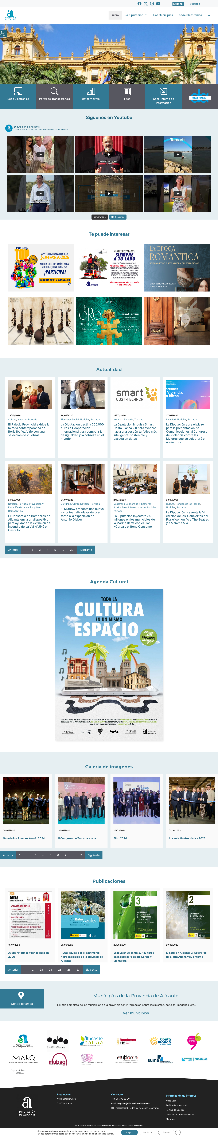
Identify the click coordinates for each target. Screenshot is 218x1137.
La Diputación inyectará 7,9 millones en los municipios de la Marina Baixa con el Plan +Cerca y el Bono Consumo (134, 521)
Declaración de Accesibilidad (180, 1114)
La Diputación (134, 15)
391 (72, 549)
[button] (209, 15)
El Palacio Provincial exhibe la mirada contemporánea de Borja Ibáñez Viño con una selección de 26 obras (29, 430)
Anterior (13, 549)
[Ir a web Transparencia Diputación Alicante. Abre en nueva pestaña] (54, 96)
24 (50, 969)
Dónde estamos (22, 1004)
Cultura (12, 419)
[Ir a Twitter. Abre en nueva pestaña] (145, 3)
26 (69, 969)
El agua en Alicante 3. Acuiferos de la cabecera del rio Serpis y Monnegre (133, 956)
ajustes (109, 1133)
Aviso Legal (171, 1100)
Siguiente (86, 549)
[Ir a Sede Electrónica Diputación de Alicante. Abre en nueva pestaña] (18, 96)
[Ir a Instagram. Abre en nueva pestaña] (152, 3)
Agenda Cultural (109, 581)
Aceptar (129, 1132)
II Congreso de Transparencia (77, 838)
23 (41, 969)
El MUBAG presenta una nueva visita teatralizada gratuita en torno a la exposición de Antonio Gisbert (82, 514)
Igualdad (171, 419)
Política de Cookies (175, 1110)
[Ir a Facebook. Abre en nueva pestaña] (139, 3)
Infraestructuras (137, 507)
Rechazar (148, 1132)
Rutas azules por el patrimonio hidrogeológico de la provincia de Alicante (82, 956)
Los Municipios (163, 15)
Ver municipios (136, 1013)
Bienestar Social (70, 419)
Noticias (22, 419)
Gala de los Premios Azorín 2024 (24, 838)
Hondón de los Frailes (188, 503)
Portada (32, 419)
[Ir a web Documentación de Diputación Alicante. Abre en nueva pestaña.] (91, 96)
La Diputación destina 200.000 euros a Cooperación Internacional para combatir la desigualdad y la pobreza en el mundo (82, 431)
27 (78, 969)
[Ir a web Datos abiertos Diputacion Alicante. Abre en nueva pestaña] (200, 96)
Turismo (138, 419)
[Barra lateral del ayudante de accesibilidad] (3, 33)
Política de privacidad (176, 1105)
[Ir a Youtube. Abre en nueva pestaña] (158, 3)
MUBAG (74, 503)
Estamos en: (64, 1094)
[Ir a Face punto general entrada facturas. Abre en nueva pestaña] (127, 96)
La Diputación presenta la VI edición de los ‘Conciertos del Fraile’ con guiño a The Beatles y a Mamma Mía (187, 518)
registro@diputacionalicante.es (133, 1103)
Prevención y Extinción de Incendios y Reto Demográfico (26, 507)
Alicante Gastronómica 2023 (187, 838)
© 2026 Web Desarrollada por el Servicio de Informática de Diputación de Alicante (109, 1125)
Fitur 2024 (120, 838)
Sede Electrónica (190, 15)
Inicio (115, 15)
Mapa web (171, 1119)
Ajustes (166, 1132)
